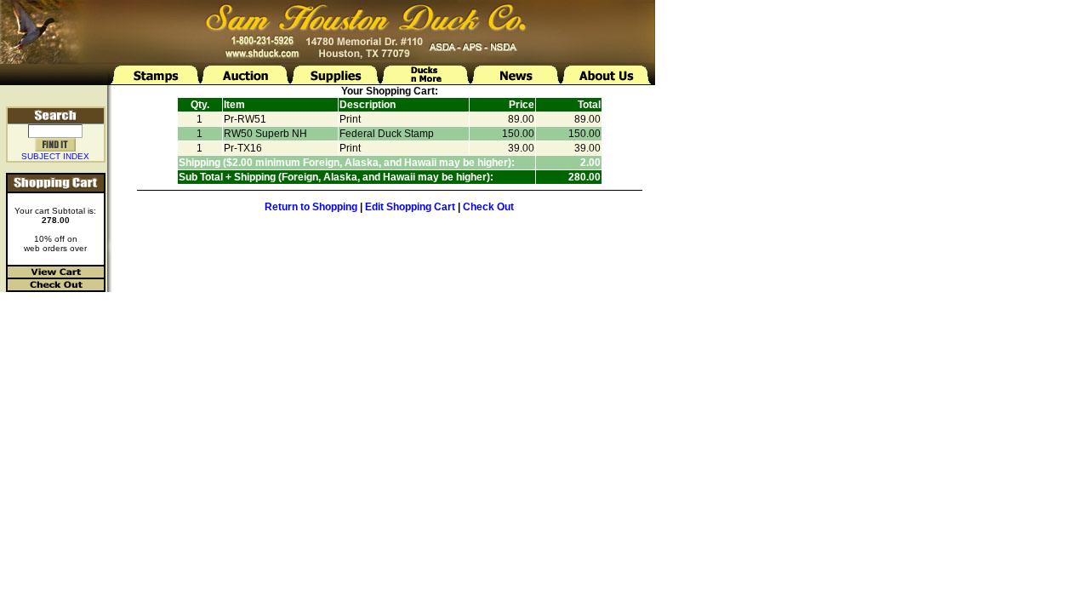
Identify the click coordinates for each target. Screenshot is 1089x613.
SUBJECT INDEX (55, 156)
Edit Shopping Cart (410, 207)
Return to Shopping (311, 207)
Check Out (488, 207)
